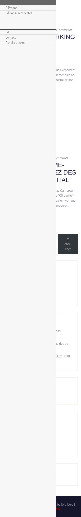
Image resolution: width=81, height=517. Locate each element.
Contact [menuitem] (11, 37)
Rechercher (68, 244)
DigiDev (67, 504)
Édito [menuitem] (9, 32)
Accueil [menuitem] (10, 2)
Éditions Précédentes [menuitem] (19, 13)
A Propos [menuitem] (11, 8)
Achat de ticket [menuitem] (15, 42)
